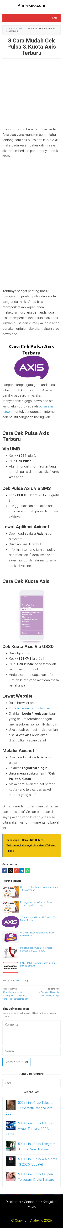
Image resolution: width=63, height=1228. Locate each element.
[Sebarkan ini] (4, 870)
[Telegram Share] (21, 870)
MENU (55, 18)
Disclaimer (13, 1202)
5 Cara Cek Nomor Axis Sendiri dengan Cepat (50, 992)
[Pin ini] (16, 870)
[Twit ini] (10, 870)
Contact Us (32, 1202)
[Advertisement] (31, 94)
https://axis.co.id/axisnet (35, 708)
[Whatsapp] (27, 870)
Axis (17, 980)
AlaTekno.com (31, 5)
